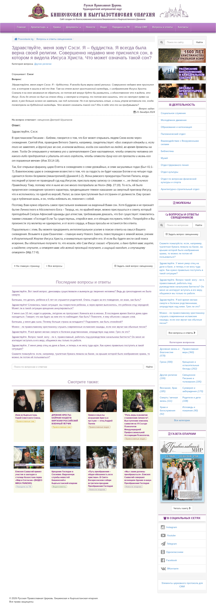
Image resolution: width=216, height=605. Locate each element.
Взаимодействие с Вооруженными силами (180, 142)
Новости (90, 27)
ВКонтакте (172, 568)
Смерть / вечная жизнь (169, 399)
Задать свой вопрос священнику (134, 266)
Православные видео (99, 427)
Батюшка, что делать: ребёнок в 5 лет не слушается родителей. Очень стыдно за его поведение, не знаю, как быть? (76, 299)
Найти (149, 366)
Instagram (171, 527)
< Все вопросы (54, 266)
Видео (103, 27)
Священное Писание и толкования (191, 378)
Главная (21, 27)
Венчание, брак (168, 390)
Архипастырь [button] (38, 27)
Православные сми (25, 421)
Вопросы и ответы (162, 27)
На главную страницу (27, 266)
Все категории (182, 420)
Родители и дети (191, 399)
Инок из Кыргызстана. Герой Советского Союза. (28, 416)
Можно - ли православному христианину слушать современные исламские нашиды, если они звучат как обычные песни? (79, 326)
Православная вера (190, 350)
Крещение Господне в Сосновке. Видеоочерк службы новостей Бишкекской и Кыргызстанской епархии (64, 477)
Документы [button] (72, 27)
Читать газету (181, 508)
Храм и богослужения (167, 410)
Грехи (166, 362)
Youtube (171, 535)
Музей (164, 158)
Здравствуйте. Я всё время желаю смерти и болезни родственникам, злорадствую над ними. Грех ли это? (71, 331)
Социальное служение (173, 113)
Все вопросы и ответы (181, 332)
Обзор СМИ (141, 27)
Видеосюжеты (59, 487)
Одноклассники (174, 552)
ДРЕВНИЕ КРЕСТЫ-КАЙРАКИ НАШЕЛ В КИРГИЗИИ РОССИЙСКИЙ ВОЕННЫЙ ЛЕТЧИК (65, 419)
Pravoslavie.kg (25, 39)
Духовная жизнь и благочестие (169, 352)
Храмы (57, 27)
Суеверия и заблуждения (192, 390)
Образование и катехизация (176, 127)
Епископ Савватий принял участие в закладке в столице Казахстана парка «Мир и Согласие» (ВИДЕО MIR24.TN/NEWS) (28, 477)
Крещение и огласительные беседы (190, 365)
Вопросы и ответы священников (54, 39)
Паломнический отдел (173, 134)
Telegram (171, 543)
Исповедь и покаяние (190, 409)
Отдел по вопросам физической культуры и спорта (178, 180)
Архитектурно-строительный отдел (180, 189)
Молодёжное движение (174, 120)
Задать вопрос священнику (183, 234)
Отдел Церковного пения (175, 165)
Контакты (183, 27)
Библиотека (167, 151)
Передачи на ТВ (121, 27)
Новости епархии (97, 489)
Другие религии (42, 63)
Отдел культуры (169, 172)
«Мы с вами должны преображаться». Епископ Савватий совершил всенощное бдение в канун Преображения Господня (137, 477)
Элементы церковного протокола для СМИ (182, 585)
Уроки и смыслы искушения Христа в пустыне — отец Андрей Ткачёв (100, 419)
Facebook (171, 560)
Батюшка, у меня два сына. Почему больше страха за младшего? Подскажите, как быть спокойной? (67, 321)
